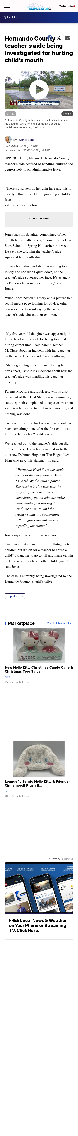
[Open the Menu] (6, 6)
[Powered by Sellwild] (67, 858)
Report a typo (15, 596)
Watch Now (66, 6)
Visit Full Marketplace (60, 623)
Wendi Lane (26, 140)
